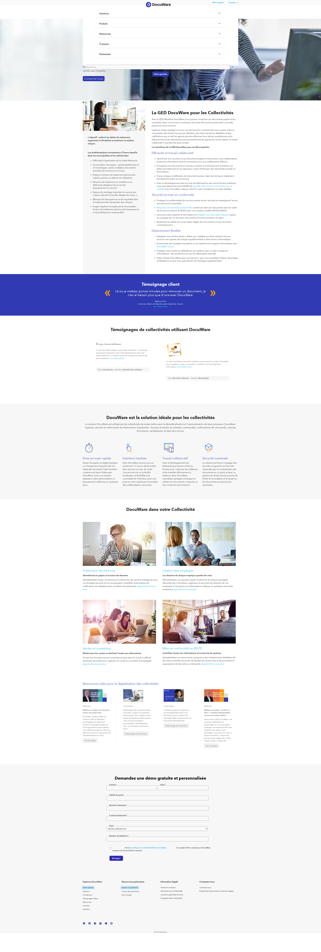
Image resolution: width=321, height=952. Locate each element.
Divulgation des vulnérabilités (171, 898)
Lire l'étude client (160, 307)
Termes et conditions (168, 887)
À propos (101, 54)
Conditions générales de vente (171, 895)
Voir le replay (90, 740)
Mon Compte (126, 895)
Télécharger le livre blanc (136, 734)
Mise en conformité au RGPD (182, 648)
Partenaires (102, 64)
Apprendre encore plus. (185, 589)
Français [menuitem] (232, 2)
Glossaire (86, 909)
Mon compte (218, 2)
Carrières (86, 906)
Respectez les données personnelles (174, 207)
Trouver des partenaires (130, 891)
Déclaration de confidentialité (171, 891)
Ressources (102, 43)
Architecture (87, 895)
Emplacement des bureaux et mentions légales (216, 891)
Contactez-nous (205, 887)
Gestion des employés (178, 570)
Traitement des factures (99, 570)
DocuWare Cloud (165, 246)
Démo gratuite (159, 84)
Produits (100, 33)
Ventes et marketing (96, 648)
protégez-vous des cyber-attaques (213, 214)
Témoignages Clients (90, 899)
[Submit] (230, 76)
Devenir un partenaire (130, 887)
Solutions (101, 23)
